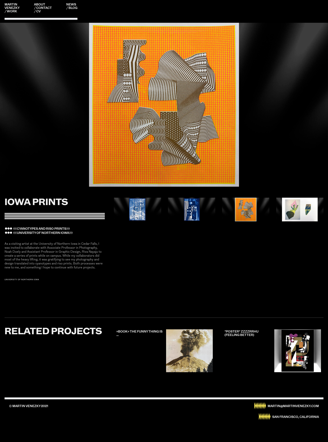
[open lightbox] (137, 209)
